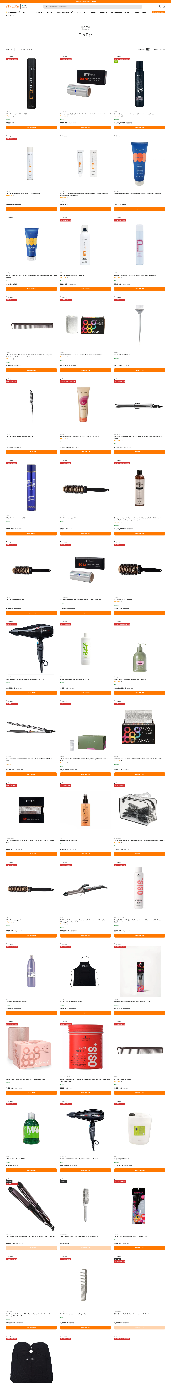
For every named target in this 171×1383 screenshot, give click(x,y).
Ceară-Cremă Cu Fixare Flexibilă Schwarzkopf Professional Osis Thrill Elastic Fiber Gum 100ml (85, 1080)
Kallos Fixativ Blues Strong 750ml (16, 518)
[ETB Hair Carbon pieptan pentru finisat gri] (31, 406)
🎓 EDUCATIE (10, 15)
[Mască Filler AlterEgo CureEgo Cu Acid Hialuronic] (139, 649)
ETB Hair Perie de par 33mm (15, 600)
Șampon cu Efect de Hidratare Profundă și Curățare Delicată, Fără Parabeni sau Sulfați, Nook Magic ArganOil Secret (138, 519)
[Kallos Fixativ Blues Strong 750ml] (31, 487)
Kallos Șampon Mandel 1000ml (16, 1159)
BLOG (144, 12)
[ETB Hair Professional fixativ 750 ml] (31, 83)
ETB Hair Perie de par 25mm (15, 920)
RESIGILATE (127, 12)
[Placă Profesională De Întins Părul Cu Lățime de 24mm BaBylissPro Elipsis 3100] (31, 728)
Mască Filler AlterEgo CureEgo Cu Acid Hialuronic (130, 679)
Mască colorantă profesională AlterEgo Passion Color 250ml (79, 436)
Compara (141, 49)
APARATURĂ (81, 12)
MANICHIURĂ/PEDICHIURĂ (64, 12)
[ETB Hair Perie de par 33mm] (31, 569)
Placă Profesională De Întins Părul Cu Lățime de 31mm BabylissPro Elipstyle (30, 1236)
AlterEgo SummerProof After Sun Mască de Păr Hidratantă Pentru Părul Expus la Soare (31, 276)
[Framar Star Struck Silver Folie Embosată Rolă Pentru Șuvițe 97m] (85, 324)
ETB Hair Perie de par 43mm (69, 518)
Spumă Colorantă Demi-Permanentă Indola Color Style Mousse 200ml (137, 114)
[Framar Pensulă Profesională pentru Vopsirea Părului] (139, 1206)
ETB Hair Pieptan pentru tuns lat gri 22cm (73, 1314)
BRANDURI (137, 12)
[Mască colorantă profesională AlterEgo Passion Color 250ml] (85, 406)
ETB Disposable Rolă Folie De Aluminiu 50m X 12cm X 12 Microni (80, 600)
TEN (30, 12)
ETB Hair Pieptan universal (122, 1079)
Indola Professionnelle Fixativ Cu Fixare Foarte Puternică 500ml (135, 275)
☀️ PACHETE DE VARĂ (13, 12)
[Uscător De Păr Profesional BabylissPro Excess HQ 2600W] (31, 649)
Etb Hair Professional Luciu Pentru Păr (72, 275)
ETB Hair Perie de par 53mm (123, 600)
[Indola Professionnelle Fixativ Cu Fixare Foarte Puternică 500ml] (139, 245)
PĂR (23, 12)
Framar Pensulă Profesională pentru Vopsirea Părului (131, 1236)
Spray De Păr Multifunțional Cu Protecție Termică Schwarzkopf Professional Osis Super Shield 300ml (138, 921)
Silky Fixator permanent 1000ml (16, 1001)
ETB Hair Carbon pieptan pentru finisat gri (19, 436)
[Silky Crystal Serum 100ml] (85, 810)
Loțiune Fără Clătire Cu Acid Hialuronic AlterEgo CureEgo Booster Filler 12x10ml (83, 760)
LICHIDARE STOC (116, 12)
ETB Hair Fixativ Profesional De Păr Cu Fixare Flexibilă (23, 193)
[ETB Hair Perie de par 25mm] (31, 889)
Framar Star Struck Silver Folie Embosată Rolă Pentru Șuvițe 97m (81, 355)
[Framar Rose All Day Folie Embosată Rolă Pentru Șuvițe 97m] (31, 1049)
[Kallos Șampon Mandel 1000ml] (31, 1128)
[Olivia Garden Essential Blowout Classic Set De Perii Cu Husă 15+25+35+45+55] (139, 810)
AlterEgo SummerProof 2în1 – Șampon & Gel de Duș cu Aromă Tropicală (137, 193)
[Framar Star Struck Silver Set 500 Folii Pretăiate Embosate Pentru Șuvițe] (139, 728)
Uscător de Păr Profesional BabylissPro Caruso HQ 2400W (79, 1159)
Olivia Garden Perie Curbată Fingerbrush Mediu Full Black (132, 1314)
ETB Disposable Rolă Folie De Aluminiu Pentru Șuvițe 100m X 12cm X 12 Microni (85, 114)
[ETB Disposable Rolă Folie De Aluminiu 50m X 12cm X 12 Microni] (85, 569)
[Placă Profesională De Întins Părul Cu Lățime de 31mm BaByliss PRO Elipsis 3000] (139, 406)
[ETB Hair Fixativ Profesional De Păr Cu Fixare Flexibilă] (31, 163)
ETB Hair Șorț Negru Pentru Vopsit (71, 1001)
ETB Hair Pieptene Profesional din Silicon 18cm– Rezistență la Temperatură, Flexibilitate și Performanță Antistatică (30, 356)
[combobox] (92, 7)
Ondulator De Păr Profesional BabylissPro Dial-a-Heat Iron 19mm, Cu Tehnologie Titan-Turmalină (28, 1315)
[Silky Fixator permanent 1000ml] (31, 971)
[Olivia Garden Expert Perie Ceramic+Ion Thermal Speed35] (85, 1206)
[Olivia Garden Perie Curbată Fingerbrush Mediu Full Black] (139, 1283)
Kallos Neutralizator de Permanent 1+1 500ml (74, 679)
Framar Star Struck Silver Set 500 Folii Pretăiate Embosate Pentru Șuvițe (138, 759)
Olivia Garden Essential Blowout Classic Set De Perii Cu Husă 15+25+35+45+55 (139, 840)
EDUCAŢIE (103, 12)
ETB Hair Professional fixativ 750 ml (17, 114)
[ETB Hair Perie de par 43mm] (85, 487)
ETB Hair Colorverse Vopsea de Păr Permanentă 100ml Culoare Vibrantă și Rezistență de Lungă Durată (84, 195)
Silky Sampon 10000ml (121, 1159)
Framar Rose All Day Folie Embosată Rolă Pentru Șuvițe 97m (25, 1079)
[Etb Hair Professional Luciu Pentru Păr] (85, 245)
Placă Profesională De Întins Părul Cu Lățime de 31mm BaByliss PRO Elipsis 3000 (138, 437)
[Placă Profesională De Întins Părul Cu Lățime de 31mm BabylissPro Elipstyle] (31, 1206)
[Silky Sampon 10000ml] (139, 1128)
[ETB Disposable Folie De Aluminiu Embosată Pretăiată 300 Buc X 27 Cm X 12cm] (31, 810)
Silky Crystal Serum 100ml (68, 840)
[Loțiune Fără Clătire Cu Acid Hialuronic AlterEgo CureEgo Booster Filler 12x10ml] (85, 728)
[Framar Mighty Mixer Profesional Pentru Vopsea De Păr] (139, 971)
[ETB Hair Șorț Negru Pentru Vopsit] (85, 971)
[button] (164, 7)
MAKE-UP (39, 12)
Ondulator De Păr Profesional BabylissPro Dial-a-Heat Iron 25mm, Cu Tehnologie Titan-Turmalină (82, 921)
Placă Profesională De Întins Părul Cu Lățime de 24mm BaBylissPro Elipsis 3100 (30, 760)
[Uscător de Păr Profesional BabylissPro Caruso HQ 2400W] (85, 1128)
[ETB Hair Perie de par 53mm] (139, 569)
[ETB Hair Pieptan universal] (139, 1049)
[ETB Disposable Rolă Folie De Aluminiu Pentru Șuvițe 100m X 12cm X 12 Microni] (85, 83)
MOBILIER (93, 12)
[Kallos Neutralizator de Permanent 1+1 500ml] (85, 649)
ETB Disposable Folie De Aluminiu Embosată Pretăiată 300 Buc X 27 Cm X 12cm (30, 841)
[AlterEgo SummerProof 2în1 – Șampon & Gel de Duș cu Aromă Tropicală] (139, 163)
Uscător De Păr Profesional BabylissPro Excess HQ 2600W (25, 679)
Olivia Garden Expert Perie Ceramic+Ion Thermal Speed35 (79, 1236)
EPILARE (49, 12)
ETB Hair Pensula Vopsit (122, 355)
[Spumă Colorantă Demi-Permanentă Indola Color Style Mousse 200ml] (139, 83)
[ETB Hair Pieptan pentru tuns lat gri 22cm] (85, 1283)
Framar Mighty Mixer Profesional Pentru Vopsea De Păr (132, 1001)
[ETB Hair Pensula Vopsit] (139, 324)
